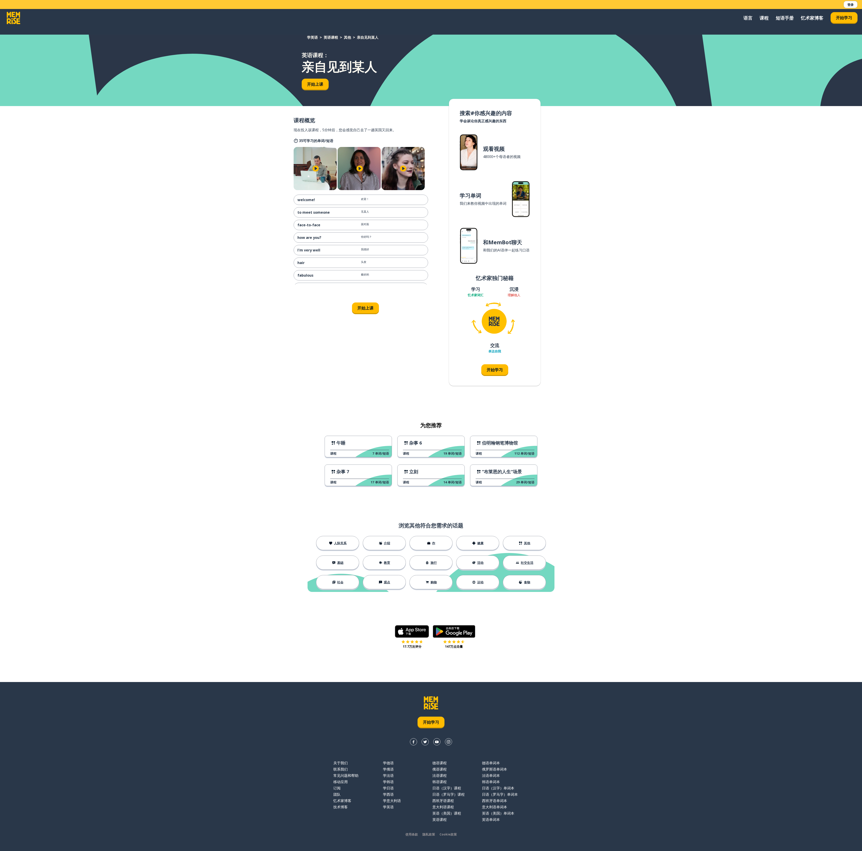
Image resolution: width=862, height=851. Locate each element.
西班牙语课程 (443, 800)
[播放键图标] (316, 168)
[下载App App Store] (412, 631)
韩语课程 (439, 781)
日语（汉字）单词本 (498, 788)
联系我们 (340, 769)
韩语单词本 (491, 781)
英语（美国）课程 (446, 813)
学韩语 (388, 781)
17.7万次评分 (412, 646)
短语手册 (785, 18)
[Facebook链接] (413, 741)
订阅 (337, 788)
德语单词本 (491, 762)
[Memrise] (13, 18)
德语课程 (439, 762)
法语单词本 (491, 775)
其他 (347, 37)
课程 (764, 18)
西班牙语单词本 (494, 800)
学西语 (388, 794)
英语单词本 (491, 819)
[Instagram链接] (448, 741)
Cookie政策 (448, 834)
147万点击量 (454, 646)
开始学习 (844, 17)
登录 (850, 4)
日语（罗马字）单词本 (500, 794)
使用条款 (411, 834)
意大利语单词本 (494, 806)
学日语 (388, 788)
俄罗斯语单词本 (494, 769)
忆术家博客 (812, 18)
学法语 (388, 775)
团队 (337, 794)
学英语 (312, 37)
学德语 (388, 762)
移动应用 (340, 781)
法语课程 (439, 775)
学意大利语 (392, 800)
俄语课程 (439, 769)
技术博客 (340, 806)
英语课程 (331, 37)
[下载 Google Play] (454, 631)
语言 (747, 18)
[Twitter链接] (425, 741)
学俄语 (388, 769)
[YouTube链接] (436, 741)
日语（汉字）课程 (446, 788)
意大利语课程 (443, 806)
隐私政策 (428, 834)
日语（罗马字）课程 (448, 794)
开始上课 (315, 84)
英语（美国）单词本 (498, 813)
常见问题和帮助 (345, 775)
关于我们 (340, 762)
